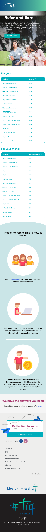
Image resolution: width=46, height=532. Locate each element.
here (18, 387)
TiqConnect (16, 279)
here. (40, 406)
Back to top (36, 474)
